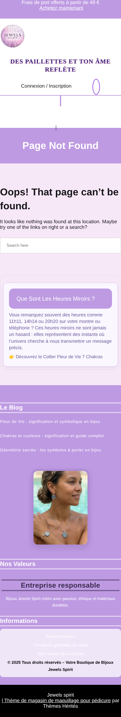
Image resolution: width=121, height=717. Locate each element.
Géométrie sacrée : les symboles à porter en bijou (50, 450)
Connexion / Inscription (46, 86)
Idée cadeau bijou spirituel (60, 653)
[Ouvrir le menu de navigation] (60, 101)
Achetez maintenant (61, 8)
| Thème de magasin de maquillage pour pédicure (56, 700)
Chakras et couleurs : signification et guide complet (52, 435)
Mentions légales (60, 636)
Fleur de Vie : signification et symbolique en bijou (50, 421)
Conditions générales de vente (60, 645)
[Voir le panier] (96, 87)
